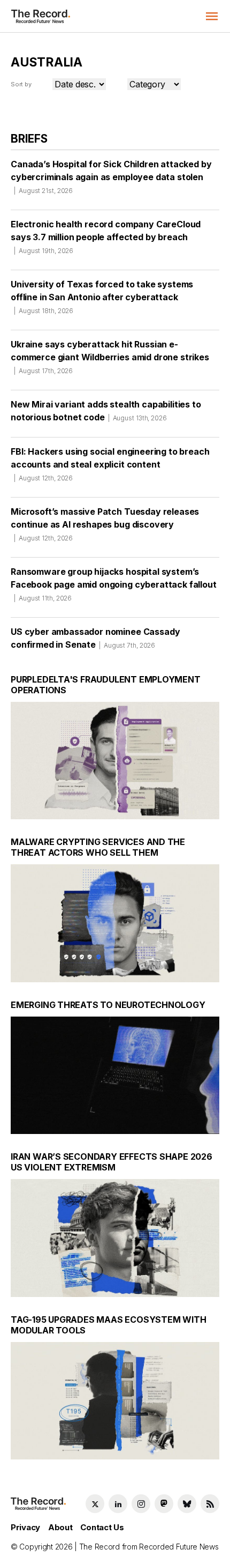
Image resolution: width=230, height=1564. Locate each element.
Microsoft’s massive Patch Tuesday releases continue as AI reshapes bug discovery (105, 524)
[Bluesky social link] (187, 1503)
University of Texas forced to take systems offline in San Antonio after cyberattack (102, 297)
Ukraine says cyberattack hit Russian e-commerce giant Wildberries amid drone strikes (110, 357)
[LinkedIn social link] (118, 1503)
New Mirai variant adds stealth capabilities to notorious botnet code (106, 410)
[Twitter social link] (95, 1503)
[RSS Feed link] (210, 1503)
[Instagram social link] (141, 1503)
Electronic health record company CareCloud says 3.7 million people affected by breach (106, 237)
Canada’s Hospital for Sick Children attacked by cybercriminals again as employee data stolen (111, 177)
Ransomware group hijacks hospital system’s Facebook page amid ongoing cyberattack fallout (114, 584)
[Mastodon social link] (164, 1503)
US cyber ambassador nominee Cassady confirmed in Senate (95, 638)
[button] (212, 16)
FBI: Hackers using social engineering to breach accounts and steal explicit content (110, 464)
